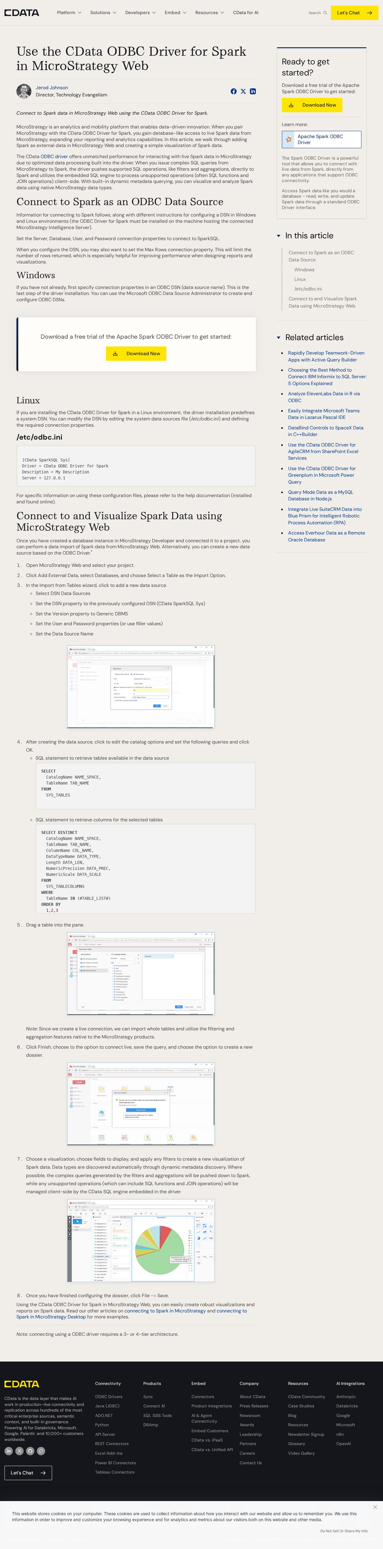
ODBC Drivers (108, 1396)
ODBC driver (54, 156)
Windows (304, 270)
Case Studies (301, 1406)
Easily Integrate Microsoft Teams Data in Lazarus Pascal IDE (324, 413)
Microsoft (345, 1424)
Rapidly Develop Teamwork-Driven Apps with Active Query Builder (326, 356)
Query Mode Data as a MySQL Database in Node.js (320, 495)
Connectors (203, 1396)
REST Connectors (112, 1443)
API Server (105, 1434)
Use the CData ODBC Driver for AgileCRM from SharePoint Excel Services (323, 451)
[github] (30, 1451)
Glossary (296, 1443)
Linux (300, 279)
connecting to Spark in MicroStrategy (165, 1311)
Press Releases (254, 1406)
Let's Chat (348, 13)
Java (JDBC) (107, 1406)
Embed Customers (210, 1430)
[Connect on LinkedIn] (253, 91)
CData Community (306, 1396)
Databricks (347, 1406)
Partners (248, 1443)
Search (315, 12)
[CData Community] (41, 1451)
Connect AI (154, 1406)
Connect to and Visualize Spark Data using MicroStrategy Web (323, 302)
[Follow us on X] (243, 91)
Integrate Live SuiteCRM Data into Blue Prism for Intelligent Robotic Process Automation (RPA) (325, 516)
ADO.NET (104, 1415)
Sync (148, 1396)
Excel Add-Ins (108, 1453)
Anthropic (346, 1396)
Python (102, 1424)
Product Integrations (212, 1406)
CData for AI (246, 13)
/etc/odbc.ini (308, 289)
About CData (252, 1396)
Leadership (251, 1434)
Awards (247, 1424)
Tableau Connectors (114, 1472)
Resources (298, 1424)
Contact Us (251, 1462)
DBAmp (150, 1424)
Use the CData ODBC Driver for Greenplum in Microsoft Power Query (322, 475)
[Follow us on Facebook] (234, 91)
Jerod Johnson (52, 87)
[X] (19, 1451)
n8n (340, 1434)
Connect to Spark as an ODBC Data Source (321, 256)
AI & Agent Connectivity (204, 1418)
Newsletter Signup (306, 1434)
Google (343, 1415)
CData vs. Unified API (212, 1449)
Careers (247, 1453)
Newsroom (250, 1415)
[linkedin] (8, 1451)
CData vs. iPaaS (207, 1440)
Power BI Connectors (115, 1462)
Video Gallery (301, 1453)
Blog (292, 1415)
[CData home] (26, 13)
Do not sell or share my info (344, 1531)
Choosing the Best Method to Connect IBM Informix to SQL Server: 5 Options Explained (327, 376)
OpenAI (343, 1443)
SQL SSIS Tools (157, 1415)
